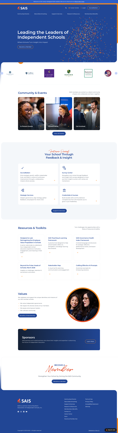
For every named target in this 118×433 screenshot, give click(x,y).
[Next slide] (116, 73)
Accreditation (93, 8)
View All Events (59, 133)
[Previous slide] (2, 73)
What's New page (79, 1)
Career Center (74, 8)
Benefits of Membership (27, 315)
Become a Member (25, 47)
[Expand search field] (66, 8)
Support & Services (59, 210)
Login (84, 8)
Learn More (90, 341)
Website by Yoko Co (94, 430)
